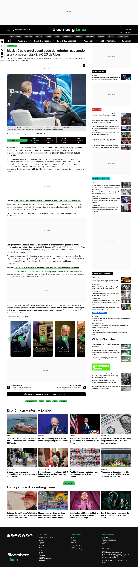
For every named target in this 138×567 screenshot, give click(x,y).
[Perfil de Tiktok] (27, 535)
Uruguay (41, 554)
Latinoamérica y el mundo (46, 537)
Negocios (11, 46)
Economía (73, 537)
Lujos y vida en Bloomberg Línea (31, 487)
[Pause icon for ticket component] (8, 41)
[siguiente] (84, 387)
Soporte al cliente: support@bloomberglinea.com (115, 556)
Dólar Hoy (73, 540)
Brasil (40, 539)
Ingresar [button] (128, 29)
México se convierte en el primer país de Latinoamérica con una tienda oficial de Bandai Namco (51, 515)
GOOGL (34, 169)
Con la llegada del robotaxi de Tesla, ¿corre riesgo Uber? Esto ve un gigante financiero (47, 200)
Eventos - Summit (107, 551)
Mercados (73, 539)
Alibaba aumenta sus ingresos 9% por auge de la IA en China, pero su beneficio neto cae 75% (115, 474)
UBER (50, 148)
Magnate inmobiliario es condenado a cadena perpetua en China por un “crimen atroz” (69, 388)
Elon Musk (63, 401)
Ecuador (41, 550)
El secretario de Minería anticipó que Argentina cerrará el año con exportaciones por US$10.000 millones (106, 128)
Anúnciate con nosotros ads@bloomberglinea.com (116, 554)
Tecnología (105, 542)
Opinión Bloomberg (99, 313)
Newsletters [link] (28, 36)
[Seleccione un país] (28, 29)
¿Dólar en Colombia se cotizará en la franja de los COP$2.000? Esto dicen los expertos (116, 440)
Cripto (72, 544)
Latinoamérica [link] (67, 36)
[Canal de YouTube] (15, 535)
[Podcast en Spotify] (30, 535)
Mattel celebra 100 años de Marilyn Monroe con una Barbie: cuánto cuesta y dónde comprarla (84, 515)
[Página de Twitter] (12, 535)
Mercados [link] (39, 36)
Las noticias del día (31, 401)
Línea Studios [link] (90, 36)
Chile (40, 547)
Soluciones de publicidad (109, 557)
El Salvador (42, 557)
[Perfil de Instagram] (19, 535)
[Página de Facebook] (8, 535)
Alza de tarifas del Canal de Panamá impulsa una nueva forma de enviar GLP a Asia (21, 440)
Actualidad (73, 542)
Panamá (41, 552)
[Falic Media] (120, 32)
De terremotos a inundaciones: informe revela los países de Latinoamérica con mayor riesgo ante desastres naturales (105, 375)
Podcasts (73, 547)
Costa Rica (42, 555)
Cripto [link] (57, 36)
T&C (103, 544)
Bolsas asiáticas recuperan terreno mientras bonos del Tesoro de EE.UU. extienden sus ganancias (105, 209)
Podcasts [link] (110, 36)
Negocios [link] (101, 36)
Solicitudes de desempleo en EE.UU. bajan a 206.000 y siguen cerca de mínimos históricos (53, 474)
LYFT (59, 258)
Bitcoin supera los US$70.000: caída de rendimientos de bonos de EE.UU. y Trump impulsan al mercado (104, 141)
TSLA (66, 150)
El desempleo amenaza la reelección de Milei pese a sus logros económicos (22, 474)
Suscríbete (105, 537)
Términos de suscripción (109, 540)
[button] (84, 65)
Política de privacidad (108, 539)
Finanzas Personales (76, 545)
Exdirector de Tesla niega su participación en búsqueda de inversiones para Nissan (46, 267)
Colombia (41, 544)
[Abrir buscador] (12, 29)
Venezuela (41, 545)
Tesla (55, 401)
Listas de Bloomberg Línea (78, 549)
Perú (40, 549)
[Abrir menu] (8, 29)
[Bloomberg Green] (111, 367)
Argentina (41, 542)
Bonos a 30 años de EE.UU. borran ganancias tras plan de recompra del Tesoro (84, 440)
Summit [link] (48, 36)
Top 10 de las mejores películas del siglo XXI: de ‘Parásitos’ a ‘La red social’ (115, 515)
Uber (48, 401)
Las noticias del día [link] (15, 36)
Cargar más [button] (69, 483)
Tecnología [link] (79, 36)
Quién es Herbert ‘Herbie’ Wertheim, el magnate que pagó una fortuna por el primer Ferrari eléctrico (22, 515)
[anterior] (8, 387)
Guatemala (42, 560)
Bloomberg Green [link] (123, 36)
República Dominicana (45, 558)
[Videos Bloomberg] (111, 339)
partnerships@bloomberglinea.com (112, 552)
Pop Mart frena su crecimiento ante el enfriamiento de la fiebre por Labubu (21, 388)
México (41, 540)
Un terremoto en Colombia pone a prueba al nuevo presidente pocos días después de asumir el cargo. (106, 352)
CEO (41, 401)
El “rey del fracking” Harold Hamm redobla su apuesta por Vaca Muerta (53, 439)
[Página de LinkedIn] (23, 535)
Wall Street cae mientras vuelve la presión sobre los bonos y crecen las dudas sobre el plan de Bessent (106, 200)
